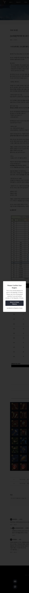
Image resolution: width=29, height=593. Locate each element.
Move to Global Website (14, 303)
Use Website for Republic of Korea (14, 308)
